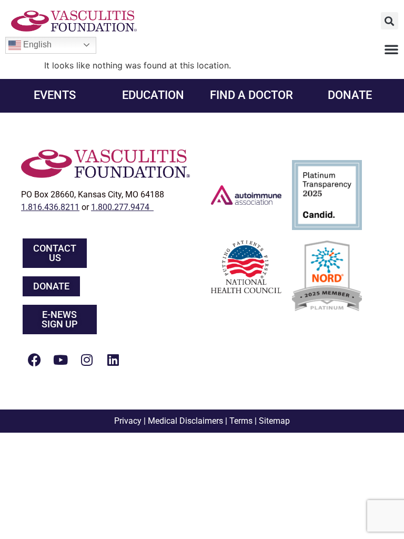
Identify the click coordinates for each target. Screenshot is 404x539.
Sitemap (274, 421)
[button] (389, 20)
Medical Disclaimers (185, 421)
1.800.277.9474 (122, 207)
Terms (240, 421)
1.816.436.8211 (50, 207)
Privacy (128, 421)
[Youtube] (60, 359)
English (36, 44)
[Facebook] (34, 359)
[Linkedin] (113, 359)
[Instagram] (87, 359)
